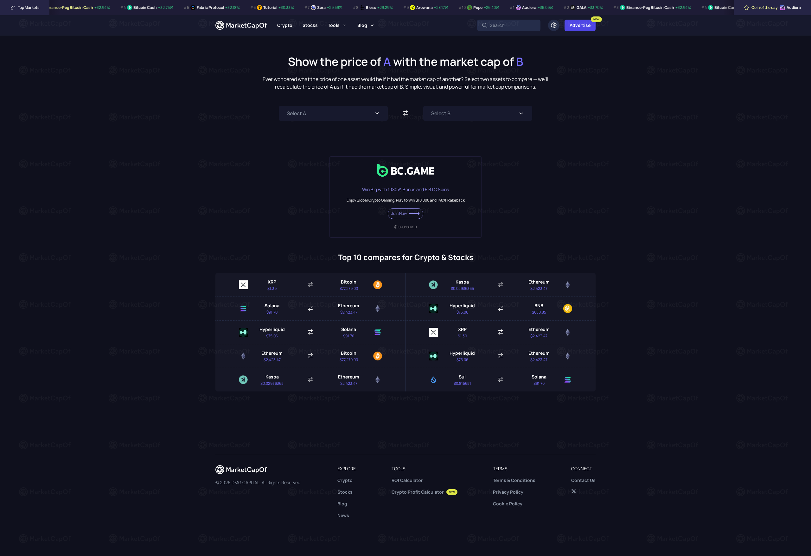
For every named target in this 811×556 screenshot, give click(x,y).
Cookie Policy (507, 504)
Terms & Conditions (514, 480)
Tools (334, 25)
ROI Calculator (407, 480)
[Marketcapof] (241, 25)
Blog (362, 25)
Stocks (310, 25)
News (343, 515)
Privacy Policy (508, 492)
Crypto (284, 25)
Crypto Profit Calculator (423, 492)
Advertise (580, 25)
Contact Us (583, 480)
